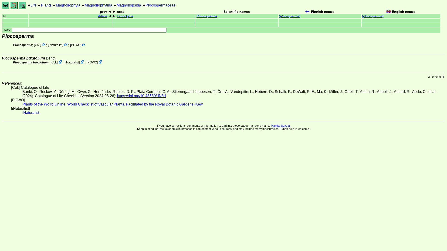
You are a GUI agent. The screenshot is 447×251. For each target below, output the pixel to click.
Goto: (7, 30)
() (289, 16)
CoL (37, 45)
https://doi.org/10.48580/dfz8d (141, 96)
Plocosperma (206, 16)
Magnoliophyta (68, 5)
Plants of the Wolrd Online (43, 104)
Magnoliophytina (98, 5)
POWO (76, 45)
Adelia (102, 16)
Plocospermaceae (161, 5)
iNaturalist (55, 45)
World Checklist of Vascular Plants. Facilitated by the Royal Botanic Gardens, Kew (135, 104)
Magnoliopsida (129, 5)
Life (33, 5)
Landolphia (125, 16)
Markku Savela (280, 125)
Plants (46, 5)
